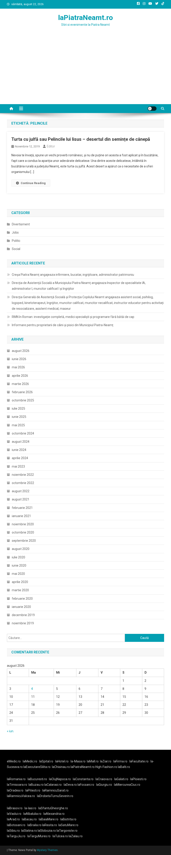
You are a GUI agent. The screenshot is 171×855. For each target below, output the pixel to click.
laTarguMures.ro (39, 836)
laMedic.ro (30, 761)
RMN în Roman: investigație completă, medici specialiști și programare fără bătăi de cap (73, 317)
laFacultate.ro (139, 761)
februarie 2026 (22, 392)
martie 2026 (20, 384)
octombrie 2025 (23, 400)
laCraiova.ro (104, 779)
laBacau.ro (29, 819)
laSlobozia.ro (47, 830)
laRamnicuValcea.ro (21, 796)
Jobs (15, 232)
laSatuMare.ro (68, 825)
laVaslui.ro (15, 813)
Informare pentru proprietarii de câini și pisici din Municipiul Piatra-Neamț (62, 325)
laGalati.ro (121, 779)
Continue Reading (33, 183)
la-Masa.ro (78, 761)
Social (16, 249)
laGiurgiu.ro (105, 784)
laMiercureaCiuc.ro (127, 784)
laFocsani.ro (85, 784)
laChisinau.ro (61, 767)
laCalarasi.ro (53, 784)
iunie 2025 (19, 417)
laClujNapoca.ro (60, 779)
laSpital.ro (46, 761)
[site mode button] (152, 108)
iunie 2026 (19, 359)
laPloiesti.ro (138, 779)
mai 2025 (18, 425)
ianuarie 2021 (21, 516)
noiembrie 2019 (23, 623)
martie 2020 (20, 590)
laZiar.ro (105, 761)
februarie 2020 (22, 598)
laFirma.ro (120, 761)
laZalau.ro (76, 836)
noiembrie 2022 (23, 474)
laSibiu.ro (13, 830)
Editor (51, 146)
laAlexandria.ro (54, 813)
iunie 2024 (19, 450)
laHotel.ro (62, 761)
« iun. (10, 731)
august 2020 (20, 549)
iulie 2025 (18, 408)
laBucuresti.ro (37, 779)
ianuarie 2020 (21, 607)
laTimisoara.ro (17, 784)
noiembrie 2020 (23, 524)
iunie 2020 (19, 565)
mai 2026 (18, 367)
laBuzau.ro (36, 784)
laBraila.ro (34, 825)
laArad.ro (13, 819)
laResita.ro (49, 825)
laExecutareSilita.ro (37, 767)
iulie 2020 (18, 557)
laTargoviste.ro (67, 830)
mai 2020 (18, 573)
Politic (16, 240)
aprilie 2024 (20, 458)
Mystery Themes (47, 850)
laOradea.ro (15, 790)
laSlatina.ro (29, 830)
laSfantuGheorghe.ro (53, 808)
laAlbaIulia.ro (32, 813)
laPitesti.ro (32, 790)
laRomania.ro (16, 779)
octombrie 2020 (23, 532)
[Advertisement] (85, 71)
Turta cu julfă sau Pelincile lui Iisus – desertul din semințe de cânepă (80, 139)
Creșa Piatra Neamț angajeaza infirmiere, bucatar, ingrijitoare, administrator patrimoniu (73, 274)
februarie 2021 (22, 508)
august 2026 (20, 351)
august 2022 (20, 491)
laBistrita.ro (68, 819)
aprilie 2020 (20, 582)
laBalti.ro (124, 767)
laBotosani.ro (16, 825)
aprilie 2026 (20, 375)
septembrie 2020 (24, 540)
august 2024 (20, 441)
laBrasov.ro (14, 808)
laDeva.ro (70, 784)
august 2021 (20, 499)
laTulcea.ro (61, 836)
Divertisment (21, 224)
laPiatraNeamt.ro (85, 17)
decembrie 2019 (23, 615)
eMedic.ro (14, 761)
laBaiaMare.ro (48, 819)
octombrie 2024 (23, 433)
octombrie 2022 (23, 483)
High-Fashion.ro (106, 767)
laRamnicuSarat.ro (55, 790)
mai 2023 (18, 466)
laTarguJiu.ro (17, 836)
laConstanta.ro (83, 779)
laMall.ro (93, 761)
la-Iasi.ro (30, 808)
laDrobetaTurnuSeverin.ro (55, 796)
